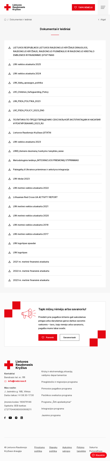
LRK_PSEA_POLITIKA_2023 (27, 101)
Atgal (103, 19)
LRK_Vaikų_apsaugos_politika (28, 82)
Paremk (49, 337)
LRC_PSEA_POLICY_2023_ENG (28, 110)
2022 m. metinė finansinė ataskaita (31, 271)
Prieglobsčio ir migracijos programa (59, 382)
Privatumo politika (39, 449)
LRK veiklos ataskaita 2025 (27, 64)
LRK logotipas (20, 252)
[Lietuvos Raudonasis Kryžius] (14, 7)
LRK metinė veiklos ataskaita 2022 (31, 188)
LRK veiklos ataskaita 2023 (27, 141)
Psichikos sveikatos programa (56, 395)
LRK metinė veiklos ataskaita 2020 (31, 215)
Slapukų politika (53, 449)
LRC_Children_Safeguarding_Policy (31, 92)
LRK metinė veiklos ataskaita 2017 (30, 234)
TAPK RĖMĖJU (85, 7)
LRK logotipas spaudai (24, 243)
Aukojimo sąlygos (67, 449)
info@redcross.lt (17, 381)
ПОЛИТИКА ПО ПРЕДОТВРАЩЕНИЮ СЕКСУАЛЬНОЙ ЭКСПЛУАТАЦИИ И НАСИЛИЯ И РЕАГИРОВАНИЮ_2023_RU (56, 121)
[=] (103, 7)
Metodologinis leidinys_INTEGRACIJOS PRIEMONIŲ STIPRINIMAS (46, 160)
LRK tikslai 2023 (21, 178)
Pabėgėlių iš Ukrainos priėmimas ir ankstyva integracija (41, 169)
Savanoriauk (69, 337)
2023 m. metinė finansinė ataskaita (31, 280)
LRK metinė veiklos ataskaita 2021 (30, 206)
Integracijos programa (52, 408)
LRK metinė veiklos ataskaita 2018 (30, 224)
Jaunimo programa (51, 415)
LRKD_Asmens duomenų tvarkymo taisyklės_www (38, 151)
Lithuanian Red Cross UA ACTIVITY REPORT (35, 197)
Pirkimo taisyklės (81, 449)
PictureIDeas (95, 451)
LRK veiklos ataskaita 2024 (27, 73)
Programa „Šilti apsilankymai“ (56, 402)
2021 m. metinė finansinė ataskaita (31, 261)
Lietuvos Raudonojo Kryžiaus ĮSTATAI (32, 132)
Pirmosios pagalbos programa (56, 388)
